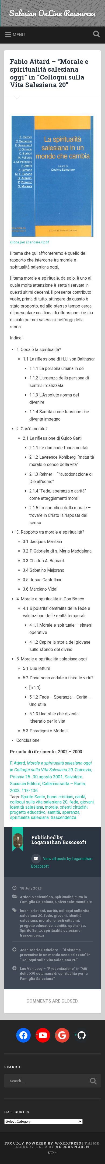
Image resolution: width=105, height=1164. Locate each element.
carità (80, 796)
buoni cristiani (60, 796)
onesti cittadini (74, 807)
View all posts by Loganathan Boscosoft (61, 862)
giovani (87, 802)
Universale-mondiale (73, 902)
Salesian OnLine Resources (52, 13)
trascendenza (63, 817)
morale (51, 807)
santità (53, 812)
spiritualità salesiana (29, 817)
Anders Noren (72, 1147)
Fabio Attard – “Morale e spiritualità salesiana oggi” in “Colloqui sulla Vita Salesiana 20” (49, 73)
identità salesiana (26, 807)
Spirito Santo (33, 796)
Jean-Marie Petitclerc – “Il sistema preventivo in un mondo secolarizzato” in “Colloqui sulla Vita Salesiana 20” (55, 955)
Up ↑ (52, 1152)
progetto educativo (28, 812)
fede (73, 802)
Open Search (95, 34)
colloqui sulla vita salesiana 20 (39, 802)
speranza (70, 812)
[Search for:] (52, 1080)
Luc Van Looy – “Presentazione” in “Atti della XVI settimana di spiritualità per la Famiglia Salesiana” (54, 973)
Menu (19, 34)
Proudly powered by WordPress (42, 1143)
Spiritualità (64, 897)
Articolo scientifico (36, 897)
